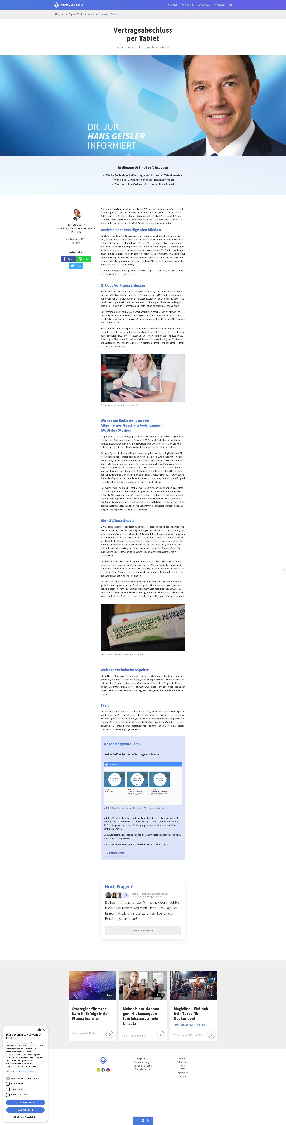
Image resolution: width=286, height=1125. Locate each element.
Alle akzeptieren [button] (25, 1102)
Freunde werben (143, 1069)
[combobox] (39, 1029)
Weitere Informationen (28, 1066)
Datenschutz (183, 1062)
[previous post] (148, 1120)
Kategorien (187, 4)
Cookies (183, 1076)
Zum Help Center (116, 852)
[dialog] (25, 1074)
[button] (25, 1071)
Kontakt (182, 1058)
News (109, 995)
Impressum (182, 1073)
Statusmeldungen (143, 1062)
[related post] (109, 1034)
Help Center (143, 1058)
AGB (183, 1065)
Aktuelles (172, 4)
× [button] (43, 1030)
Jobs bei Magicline (143, 1065)
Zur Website (203, 4)
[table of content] (142, 1120)
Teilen (71, 258)
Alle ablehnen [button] (25, 1110)
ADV (183, 1069)
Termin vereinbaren (143, 930)
